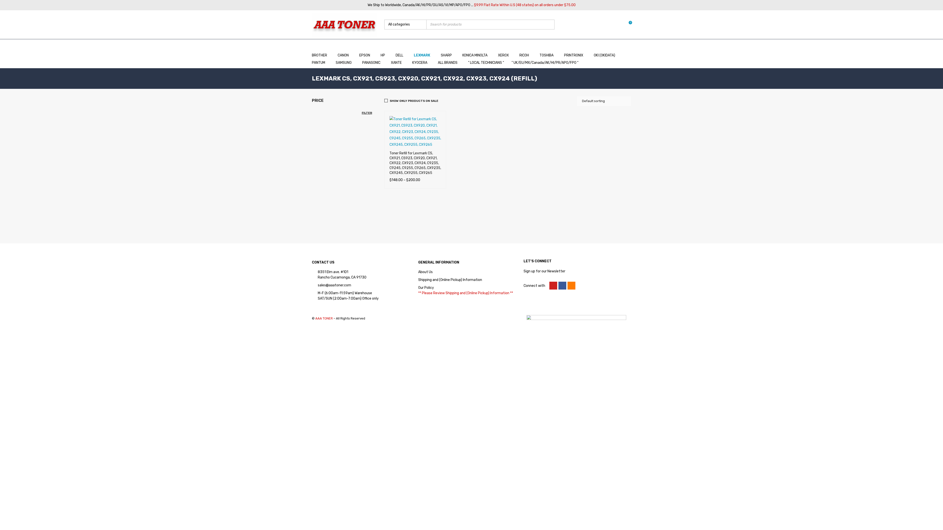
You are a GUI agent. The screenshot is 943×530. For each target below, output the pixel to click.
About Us (425, 272)
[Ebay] (571, 286)
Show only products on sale (414, 101)
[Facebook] (562, 286)
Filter (367, 113)
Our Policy (426, 288)
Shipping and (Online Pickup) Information (450, 280)
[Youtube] (553, 286)
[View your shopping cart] (627, 24)
